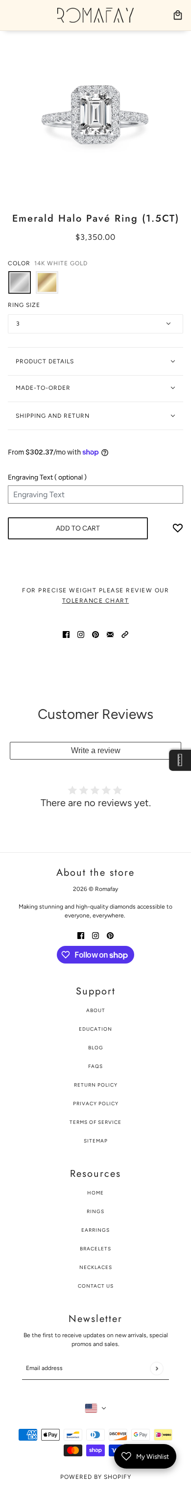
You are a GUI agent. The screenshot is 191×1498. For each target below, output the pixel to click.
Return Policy (96, 1085)
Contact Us (96, 1286)
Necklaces (95, 1267)
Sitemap (96, 1141)
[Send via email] (110, 634)
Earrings (95, 1230)
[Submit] (156, 1368)
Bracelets (95, 1248)
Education (95, 1029)
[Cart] (177, 15)
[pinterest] (110, 935)
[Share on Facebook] (66, 634)
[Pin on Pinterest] (95, 634)
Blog (95, 1047)
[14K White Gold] (19, 282)
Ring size (24, 305)
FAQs (95, 1066)
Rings (95, 1211)
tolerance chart (95, 600)
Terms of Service (95, 1122)
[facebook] (80, 935)
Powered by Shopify (95, 1476)
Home (95, 1193)
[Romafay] (95, 15)
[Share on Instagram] (80, 634)
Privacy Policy (96, 1103)
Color (48, 263)
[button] (125, 634)
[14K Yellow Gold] (47, 282)
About (95, 1010)
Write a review (95, 750)
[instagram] (95, 935)
